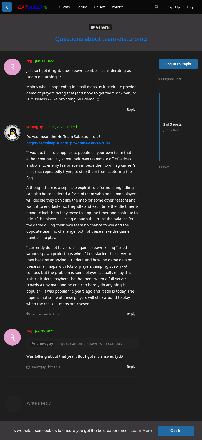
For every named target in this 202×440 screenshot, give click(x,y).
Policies (117, 6)
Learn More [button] (141, 430)
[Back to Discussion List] (7, 7)
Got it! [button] (176, 430)
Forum (82, 6)
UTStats (63, 6)
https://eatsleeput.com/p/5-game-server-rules (68, 142)
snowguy (45, 343)
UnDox (99, 6)
